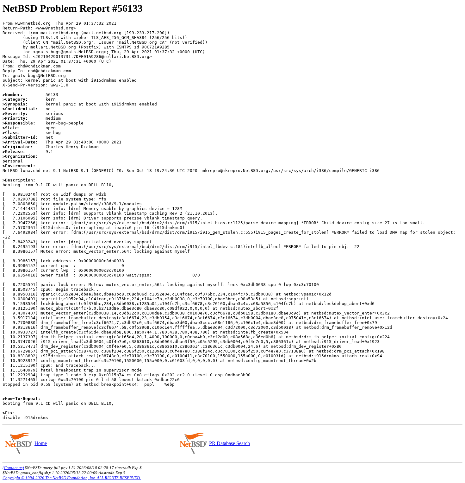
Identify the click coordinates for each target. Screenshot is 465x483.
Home (40, 443)
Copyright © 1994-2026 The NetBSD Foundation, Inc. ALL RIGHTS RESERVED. (72, 477)
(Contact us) (13, 467)
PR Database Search (229, 443)
